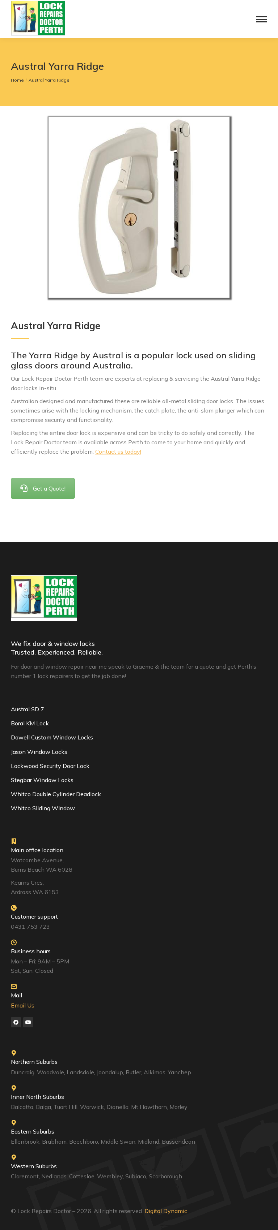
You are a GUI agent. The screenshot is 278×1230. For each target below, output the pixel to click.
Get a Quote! (49, 488)
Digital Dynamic (166, 1210)
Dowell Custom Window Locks (52, 737)
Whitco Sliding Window (43, 808)
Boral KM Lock (30, 723)
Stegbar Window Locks (42, 780)
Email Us (22, 1005)
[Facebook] (16, 1022)
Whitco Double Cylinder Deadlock (56, 794)
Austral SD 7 (27, 709)
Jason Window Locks (39, 751)
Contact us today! (118, 451)
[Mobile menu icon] (261, 19)
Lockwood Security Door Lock (50, 765)
